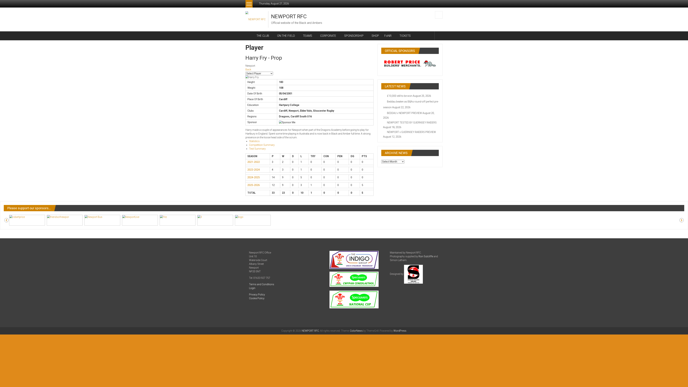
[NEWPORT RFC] (249, 35)
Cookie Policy (256, 298)
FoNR (387, 35)
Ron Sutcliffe (426, 256)
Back (248, 69)
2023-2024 (253, 169)
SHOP (375, 35)
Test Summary (257, 148)
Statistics (254, 141)
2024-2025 (253, 177)
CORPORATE (328, 35)
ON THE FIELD (286, 35)
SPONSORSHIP (354, 35)
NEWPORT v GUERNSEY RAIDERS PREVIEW (411, 132)
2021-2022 (253, 162)
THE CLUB (263, 35)
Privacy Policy (257, 294)
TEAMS (307, 35)
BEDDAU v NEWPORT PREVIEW (404, 113)
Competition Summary (262, 145)
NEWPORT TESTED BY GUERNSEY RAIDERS (412, 122)
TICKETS (405, 35)
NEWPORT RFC (289, 16)
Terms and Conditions (261, 284)
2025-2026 (253, 185)
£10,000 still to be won (399, 95)
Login (252, 288)
